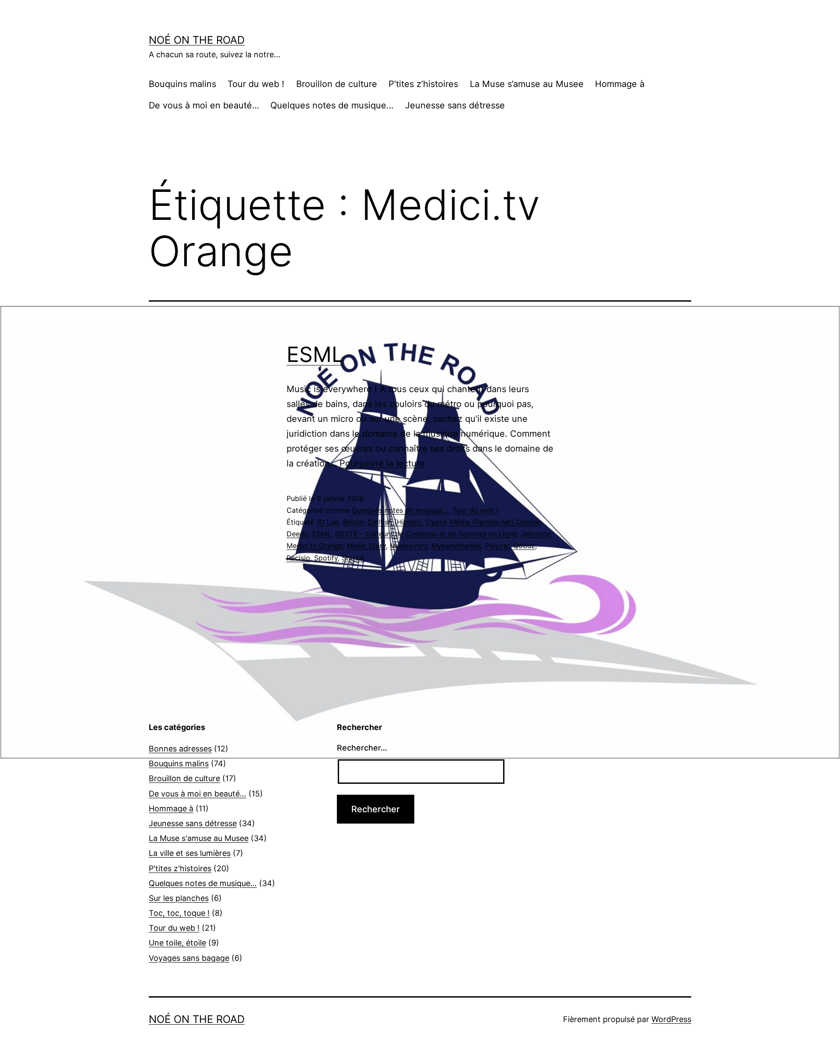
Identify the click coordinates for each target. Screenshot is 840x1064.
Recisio (298, 557)
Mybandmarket (456, 545)
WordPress (671, 1019)
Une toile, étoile (177, 942)
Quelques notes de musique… (331, 105)
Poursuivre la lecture (382, 463)
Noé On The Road (197, 40)
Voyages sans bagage (189, 958)
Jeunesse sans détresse (455, 105)
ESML (315, 354)
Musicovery (408, 545)
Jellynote (536, 533)
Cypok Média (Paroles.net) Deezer (482, 522)
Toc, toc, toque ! (179, 913)
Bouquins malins (182, 84)
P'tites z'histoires (180, 868)
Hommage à (619, 84)
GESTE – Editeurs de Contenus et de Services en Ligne (426, 533)
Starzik (353, 557)
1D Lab (327, 522)
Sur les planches (179, 898)
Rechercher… (362, 747)
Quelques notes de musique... (400, 510)
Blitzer (353, 522)
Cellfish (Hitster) (395, 522)
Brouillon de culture (336, 84)
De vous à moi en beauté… (204, 105)
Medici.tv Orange (315, 545)
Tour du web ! (256, 84)
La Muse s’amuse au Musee (527, 84)
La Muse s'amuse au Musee (198, 838)
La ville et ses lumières (190, 853)
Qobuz (524, 545)
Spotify (326, 557)
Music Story (366, 545)
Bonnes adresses (180, 748)
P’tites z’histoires (423, 84)
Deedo (297, 533)
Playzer (497, 545)
